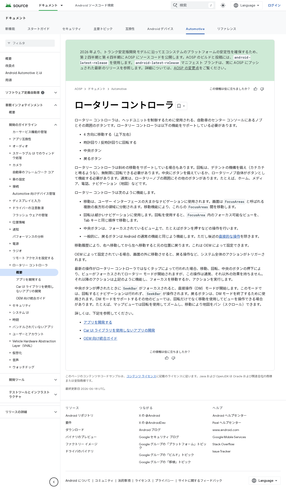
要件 (68, 423)
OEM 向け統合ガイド (100, 338)
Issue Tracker (221, 451)
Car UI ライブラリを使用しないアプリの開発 (119, 330)
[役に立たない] (262, 89)
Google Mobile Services (229, 437)
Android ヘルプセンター (229, 416)
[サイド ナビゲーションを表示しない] (53, 481)
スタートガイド (38, 29)
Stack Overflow (223, 444)
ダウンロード (74, 430)
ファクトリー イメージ (81, 444)
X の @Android (149, 416)
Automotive (195, 29)
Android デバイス (160, 29)
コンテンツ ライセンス (141, 376)
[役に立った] (255, 89)
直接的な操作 (229, 236)
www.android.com (225, 430)
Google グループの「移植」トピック (165, 462)
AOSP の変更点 (186, 68)
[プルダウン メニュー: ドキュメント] (64, 5)
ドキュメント (48, 5)
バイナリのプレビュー (81, 437)
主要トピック (103, 29)
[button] (26, 92)
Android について (77, 480)
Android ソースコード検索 (94, 5)
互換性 (130, 29)
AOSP (78, 89)
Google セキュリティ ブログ (159, 437)
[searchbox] (30, 43)
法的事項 (124, 480)
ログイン (274, 5)
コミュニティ (104, 480)
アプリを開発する (98, 322)
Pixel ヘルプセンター (226, 423)
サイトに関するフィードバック (200, 480)
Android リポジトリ (79, 416)
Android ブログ (150, 430)
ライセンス (143, 480)
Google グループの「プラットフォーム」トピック (172, 446)
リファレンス (226, 29)
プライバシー (164, 480)
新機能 (10, 29)
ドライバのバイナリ (79, 451)
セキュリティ (71, 29)
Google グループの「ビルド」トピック (166, 455)
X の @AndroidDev (152, 423)
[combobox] (193, 5)
